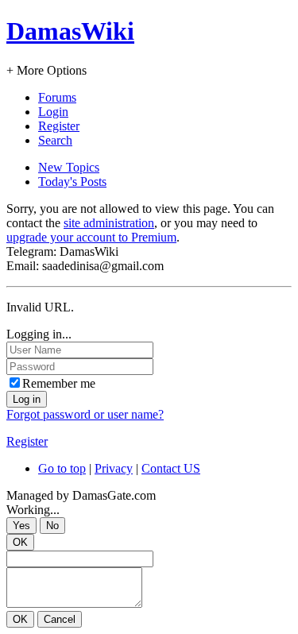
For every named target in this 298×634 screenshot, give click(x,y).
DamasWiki (70, 31)
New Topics (68, 167)
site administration (109, 223)
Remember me (58, 383)
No (52, 526)
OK (20, 542)
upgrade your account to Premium (91, 237)
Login (53, 111)
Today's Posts (72, 181)
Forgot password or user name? (85, 414)
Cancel (59, 619)
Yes (21, 526)
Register (58, 126)
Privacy (114, 468)
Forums (57, 97)
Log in (27, 399)
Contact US (170, 468)
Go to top (62, 468)
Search (55, 140)
